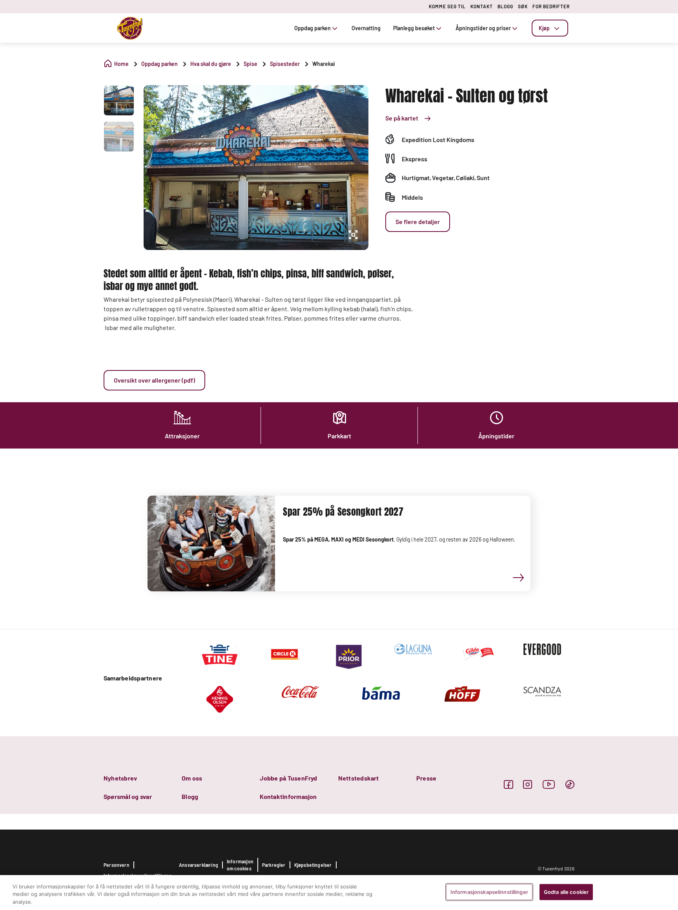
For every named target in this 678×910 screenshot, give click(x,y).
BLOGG (505, 6)
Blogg (190, 796)
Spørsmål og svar (128, 796)
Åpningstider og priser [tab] (483, 28)
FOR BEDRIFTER (551, 6)
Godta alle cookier (566, 891)
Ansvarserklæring (198, 865)
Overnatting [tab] (366, 28)
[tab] (549, 28)
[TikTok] (569, 784)
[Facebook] (508, 784)
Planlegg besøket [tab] (414, 28)
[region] (339, 892)
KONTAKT (481, 6)
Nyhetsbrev (120, 778)
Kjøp (544, 28)
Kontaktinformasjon (288, 796)
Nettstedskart (358, 778)
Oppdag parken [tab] (312, 28)
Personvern (116, 865)
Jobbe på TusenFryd (288, 778)
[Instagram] (527, 784)
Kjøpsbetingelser (313, 865)
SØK (523, 6)
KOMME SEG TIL (447, 6)
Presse (426, 778)
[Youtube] (549, 784)
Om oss (192, 778)
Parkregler (274, 865)
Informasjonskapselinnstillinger (489, 891)
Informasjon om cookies (240, 865)
